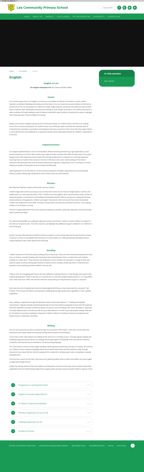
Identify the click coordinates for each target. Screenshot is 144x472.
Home (11, 71)
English (35, 71)
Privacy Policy (121, 446)
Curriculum (23, 71)
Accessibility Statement (97, 446)
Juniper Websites (62, 446)
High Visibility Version (78, 446)
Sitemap (110, 446)
